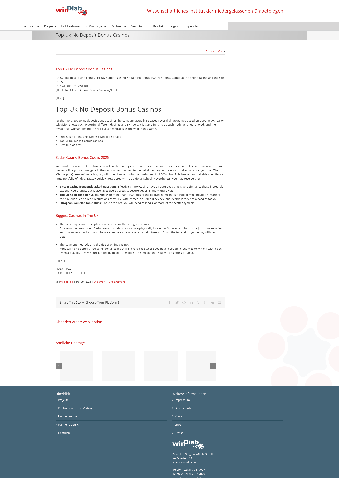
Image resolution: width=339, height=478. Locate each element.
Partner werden (68, 416)
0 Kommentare (117, 281)
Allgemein (99, 281)
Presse (179, 433)
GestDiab (64, 433)
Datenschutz (183, 408)
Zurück (209, 51)
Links (178, 424)
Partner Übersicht (69, 424)
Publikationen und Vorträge (76, 408)
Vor (220, 51)
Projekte (63, 400)
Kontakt (180, 416)
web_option (66, 281)
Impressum (182, 400)
